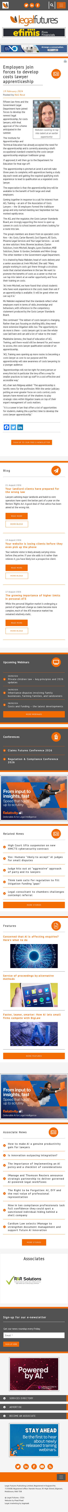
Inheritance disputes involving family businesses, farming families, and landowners (35, 694)
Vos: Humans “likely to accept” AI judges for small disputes (35, 858)
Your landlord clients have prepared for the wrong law (32, 490)
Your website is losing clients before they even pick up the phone (34, 545)
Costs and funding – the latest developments (35, 706)
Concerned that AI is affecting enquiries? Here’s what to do (31, 938)
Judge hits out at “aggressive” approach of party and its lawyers (35, 870)
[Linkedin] (20, 427)
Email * (9, 1335)
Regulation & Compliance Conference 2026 (33, 760)
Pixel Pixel (19, 1500)
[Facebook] (6, 427)
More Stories (34, 905)
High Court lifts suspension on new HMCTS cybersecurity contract (32, 847)
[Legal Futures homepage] (34, 21)
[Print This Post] (65, 60)
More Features (34, 1056)
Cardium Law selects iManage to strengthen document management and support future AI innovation (34, 1227)
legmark (25, 1503)
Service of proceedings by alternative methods (28, 977)
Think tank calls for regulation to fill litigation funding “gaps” (33, 882)
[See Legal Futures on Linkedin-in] (32, 5)
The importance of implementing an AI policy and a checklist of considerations (35, 1165)
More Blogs (16, 524)
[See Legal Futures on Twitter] (26, 5)
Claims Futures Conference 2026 (30, 750)
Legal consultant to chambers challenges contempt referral (36, 893)
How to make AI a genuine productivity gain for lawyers (34, 1145)
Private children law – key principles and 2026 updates (35, 680)
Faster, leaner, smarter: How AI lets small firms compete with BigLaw (32, 1016)
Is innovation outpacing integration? (33, 1155)
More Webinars (34, 714)
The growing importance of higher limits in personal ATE (33, 597)
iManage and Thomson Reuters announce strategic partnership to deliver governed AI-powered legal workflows (36, 1179)
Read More (16, 516)
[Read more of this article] (34, 956)
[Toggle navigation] (61, 5)
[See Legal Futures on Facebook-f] (37, 5)
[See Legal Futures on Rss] (50, 1466)
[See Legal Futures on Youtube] (42, 1466)
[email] (34, 1335)
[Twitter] (13, 427)
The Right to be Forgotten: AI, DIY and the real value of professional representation (34, 1193)
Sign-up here (11, 1344)
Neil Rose (20, 94)
